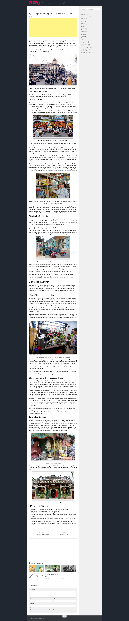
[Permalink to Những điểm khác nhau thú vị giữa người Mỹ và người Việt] (36, 568)
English (83, 21)
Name (31, 598)
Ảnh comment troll (85, 16)
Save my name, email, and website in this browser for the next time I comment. (48, 609)
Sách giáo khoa (84, 33)
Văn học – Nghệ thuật (86, 52)
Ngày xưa (83, 31)
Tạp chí (83, 36)
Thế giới (83, 37)
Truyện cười (84, 42)
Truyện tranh (84, 45)
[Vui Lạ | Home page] (34, 3)
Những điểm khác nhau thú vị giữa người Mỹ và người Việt (36, 575)
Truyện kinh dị (84, 44)
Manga (82, 29)
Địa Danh (83, 18)
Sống (82, 34)
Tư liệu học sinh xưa (85, 49)
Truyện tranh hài (84, 47)
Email (55, 598)
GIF (82, 23)
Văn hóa (31, 8)
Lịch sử (83, 28)
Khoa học (83, 24)
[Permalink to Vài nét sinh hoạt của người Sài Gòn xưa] (68, 568)
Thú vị (82, 39)
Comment (32, 589)
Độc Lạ (82, 20)
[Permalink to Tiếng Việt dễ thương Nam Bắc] (52, 568)
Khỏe (82, 26)
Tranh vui (83, 41)
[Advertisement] (53, 27)
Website (32, 603)
